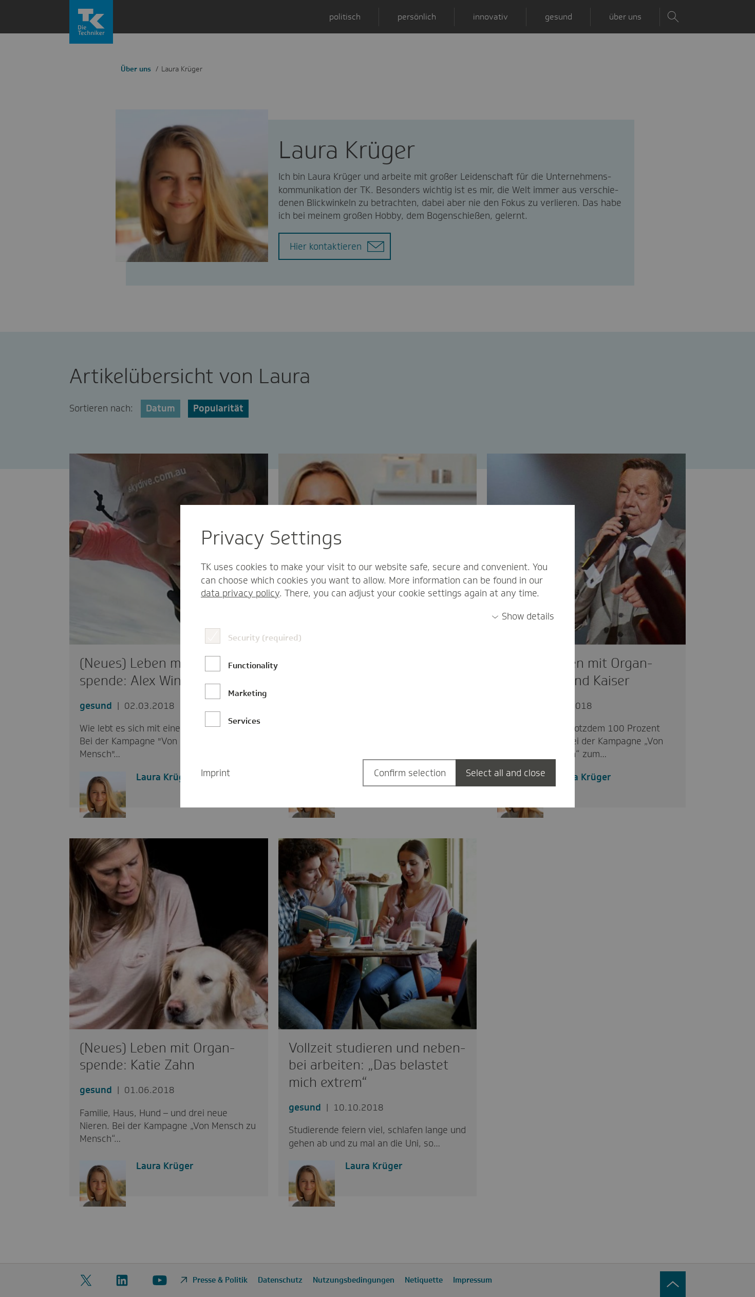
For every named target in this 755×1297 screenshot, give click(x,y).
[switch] (523, 616)
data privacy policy (240, 593)
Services (244, 721)
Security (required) (264, 637)
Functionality (253, 665)
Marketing (247, 693)
